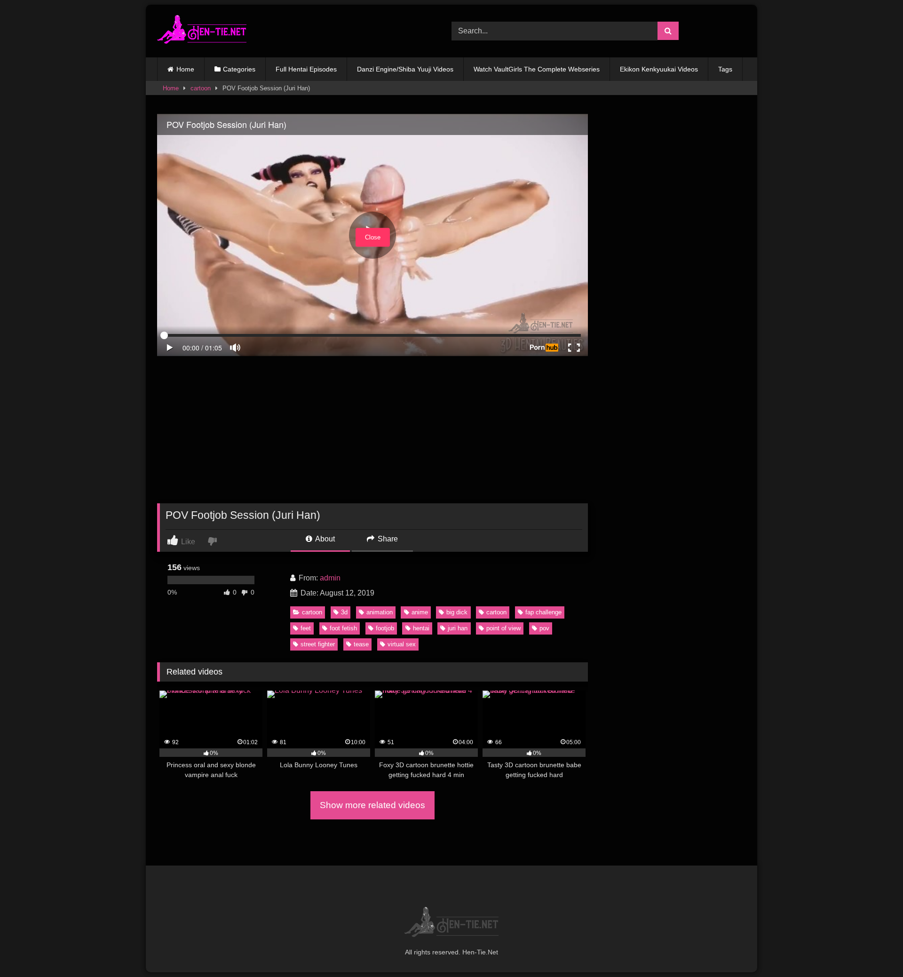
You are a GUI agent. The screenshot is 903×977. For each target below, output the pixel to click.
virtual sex (402, 644)
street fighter (318, 644)
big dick (456, 612)
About (324, 539)
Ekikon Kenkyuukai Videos (659, 69)
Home (185, 69)
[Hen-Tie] (201, 31)
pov (544, 628)
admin (330, 578)
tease (361, 644)
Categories (239, 69)
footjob (385, 628)
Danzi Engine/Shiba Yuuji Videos (405, 69)
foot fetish (343, 628)
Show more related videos (372, 805)
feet (306, 628)
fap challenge (543, 612)
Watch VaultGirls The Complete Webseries (537, 69)
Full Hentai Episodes (306, 69)
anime (420, 612)
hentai (421, 628)
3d (344, 612)
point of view (503, 628)
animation (379, 612)
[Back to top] (873, 949)
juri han (457, 628)
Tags (725, 69)
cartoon (200, 88)
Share (387, 539)
